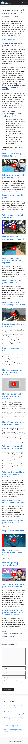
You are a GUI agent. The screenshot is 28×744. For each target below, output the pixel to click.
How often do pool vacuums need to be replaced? (11, 260)
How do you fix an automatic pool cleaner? (13, 237)
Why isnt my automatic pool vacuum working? (12, 447)
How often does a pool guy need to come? (12, 281)
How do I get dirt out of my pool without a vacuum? (12, 396)
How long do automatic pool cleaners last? (12, 521)
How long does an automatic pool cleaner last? (12, 552)
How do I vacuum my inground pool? (11, 154)
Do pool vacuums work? (13, 530)
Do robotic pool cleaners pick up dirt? (13, 325)
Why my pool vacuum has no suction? (14, 216)
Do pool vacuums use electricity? (12, 349)
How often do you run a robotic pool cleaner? (13, 423)
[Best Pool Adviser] (6, 2)
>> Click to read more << (10, 39)
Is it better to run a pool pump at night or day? (13, 176)
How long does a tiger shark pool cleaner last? (13, 501)
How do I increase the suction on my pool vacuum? (12, 372)
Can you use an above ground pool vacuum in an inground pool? (12, 612)
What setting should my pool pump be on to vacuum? (13, 474)
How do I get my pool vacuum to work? (11, 563)
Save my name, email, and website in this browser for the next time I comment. (14, 683)
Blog (5, 631)
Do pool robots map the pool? (12, 196)
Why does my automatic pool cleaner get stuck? (13, 585)
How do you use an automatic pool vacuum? (13, 303)
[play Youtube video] (14, 165)
